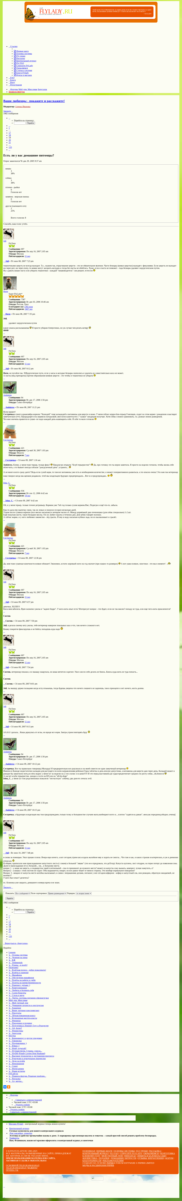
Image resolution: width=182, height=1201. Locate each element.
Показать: (10, 893)
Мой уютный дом (112, 1156)
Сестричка (8, 440)
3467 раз (28, 309)
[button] (9, 118)
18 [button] (10, 135)
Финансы (130, 1156)
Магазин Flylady (16, 1124)
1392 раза (28, 307)
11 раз (27, 256)
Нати (5, 291)
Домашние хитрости (123, 1158)
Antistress (7, 395)
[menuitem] (21, 51)
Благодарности (91, 1160)
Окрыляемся (151, 1153)
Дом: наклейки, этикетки (20, 1133)
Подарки (104, 1158)
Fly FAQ (114, 1153)
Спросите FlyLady (131, 1153)
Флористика (89, 1158)
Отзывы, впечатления (151, 1158)
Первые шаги (104, 1151)
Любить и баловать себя (151, 1156)
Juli (4, 241)
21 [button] (10, 142)
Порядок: (71, 893)
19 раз (27, 496)
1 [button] (9, 128)
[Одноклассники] (8, 1086)
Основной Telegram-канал (22, 1165)
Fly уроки (142, 1151)
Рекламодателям (113, 1160)
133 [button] (10, 147)
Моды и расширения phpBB (98, 1165)
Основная (88, 1151)
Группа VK (12, 1170)
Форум (169, 1158)
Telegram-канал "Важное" (22, 1168)
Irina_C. (6, 483)
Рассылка (155, 1151)
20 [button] (10, 140)
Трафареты (14, 1138)
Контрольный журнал (19, 1128)
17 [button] (10, 133)
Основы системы (124, 1151)
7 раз (27, 455)
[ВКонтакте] (5, 1086)
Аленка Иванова (22, 106)
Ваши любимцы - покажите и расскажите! (34, 101)
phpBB (110, 1163)
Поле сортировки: (39, 893)
